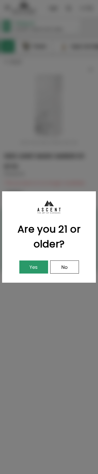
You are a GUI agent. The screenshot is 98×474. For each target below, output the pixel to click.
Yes (34, 267)
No (64, 267)
